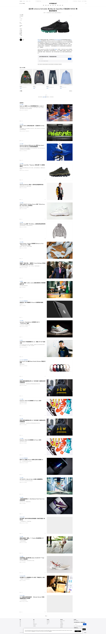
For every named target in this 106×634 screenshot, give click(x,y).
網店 (62, 5)
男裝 (33, 620)
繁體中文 (85, 632)
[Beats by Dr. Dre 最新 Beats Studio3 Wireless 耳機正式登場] (60, 368)
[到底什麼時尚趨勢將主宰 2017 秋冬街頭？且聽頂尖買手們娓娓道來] (60, 387)
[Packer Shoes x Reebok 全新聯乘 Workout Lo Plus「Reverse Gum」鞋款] (60, 250)
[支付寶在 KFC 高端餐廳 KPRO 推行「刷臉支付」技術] (60, 584)
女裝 (33, 621)
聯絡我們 (61, 627)
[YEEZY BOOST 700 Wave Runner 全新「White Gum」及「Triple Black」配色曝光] (60, 211)
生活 (55, 5)
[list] (55, 26)
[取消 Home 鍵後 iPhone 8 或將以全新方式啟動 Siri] (60, 466)
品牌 (60, 5)
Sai (21, 305)
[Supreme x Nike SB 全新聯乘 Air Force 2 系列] (60, 407)
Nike (23, 39)
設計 (50, 5)
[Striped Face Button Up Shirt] (66, 77)
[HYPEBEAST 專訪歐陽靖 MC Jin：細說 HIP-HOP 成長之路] (60, 348)
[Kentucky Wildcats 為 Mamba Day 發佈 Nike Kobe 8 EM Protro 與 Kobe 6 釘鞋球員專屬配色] (60, 152)
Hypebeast (48, 620)
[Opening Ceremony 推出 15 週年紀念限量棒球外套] (60, 191)
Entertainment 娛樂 (22, 595)
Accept (78, 631)
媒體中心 (61, 621)
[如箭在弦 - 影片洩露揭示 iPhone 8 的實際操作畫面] (60, 309)
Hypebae (48, 622)
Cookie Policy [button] (33, 631)
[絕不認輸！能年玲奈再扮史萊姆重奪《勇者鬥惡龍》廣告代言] (60, 525)
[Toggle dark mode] (86, 3)
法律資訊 (61, 626)
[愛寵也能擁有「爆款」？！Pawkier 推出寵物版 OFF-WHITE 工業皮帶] (60, 544)
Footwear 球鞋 (21, 14)
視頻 (57, 5)
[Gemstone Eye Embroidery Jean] (52, 77)
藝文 (48, 5)
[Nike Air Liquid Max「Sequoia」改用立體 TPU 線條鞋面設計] (60, 171)
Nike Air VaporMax (51, 64)
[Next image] (71, 26)
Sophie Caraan (23, 170)
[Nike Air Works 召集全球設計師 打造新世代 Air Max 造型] (60, 132)
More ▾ (46, 615)
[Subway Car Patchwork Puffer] (26, 77)
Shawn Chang (22, 462)
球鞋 (45, 5)
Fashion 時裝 (21, 222)
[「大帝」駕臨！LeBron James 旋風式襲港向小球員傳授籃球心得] (60, 289)
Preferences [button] (50, 631)
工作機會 (61, 622)
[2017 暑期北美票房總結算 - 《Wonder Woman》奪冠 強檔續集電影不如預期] (60, 603)
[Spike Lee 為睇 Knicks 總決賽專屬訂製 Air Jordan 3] (60, 112)
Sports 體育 (21, 281)
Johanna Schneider (58, 39)
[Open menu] (20, 3)
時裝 (43, 5)
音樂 (53, 5)
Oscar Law (22, 267)
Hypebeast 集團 (62, 620)
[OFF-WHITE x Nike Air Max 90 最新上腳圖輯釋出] (60, 485)
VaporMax (60, 64)
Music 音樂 (21, 340)
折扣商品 (34, 626)
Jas (21, 503)
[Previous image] (39, 26)
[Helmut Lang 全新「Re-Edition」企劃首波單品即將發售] (60, 230)
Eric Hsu (21, 23)
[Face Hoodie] (39, 77)
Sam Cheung (22, 326)
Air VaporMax (56, 64)
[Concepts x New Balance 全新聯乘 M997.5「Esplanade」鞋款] (60, 328)
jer (21, 287)
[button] (21, 20)
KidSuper (21, 86)
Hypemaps (48, 621)
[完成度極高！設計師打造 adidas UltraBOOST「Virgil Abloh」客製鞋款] (60, 564)
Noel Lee (22, 482)
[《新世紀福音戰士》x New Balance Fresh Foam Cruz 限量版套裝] (60, 505)
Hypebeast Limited (23, 632)
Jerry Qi (22, 187)
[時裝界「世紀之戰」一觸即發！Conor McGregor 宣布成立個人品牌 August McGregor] (60, 269)
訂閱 (84, 624)
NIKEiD (56, 49)
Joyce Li (22, 150)
